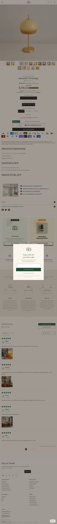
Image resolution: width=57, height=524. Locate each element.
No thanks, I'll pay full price (28, 273)
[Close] (41, 246)
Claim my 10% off (28, 269)
